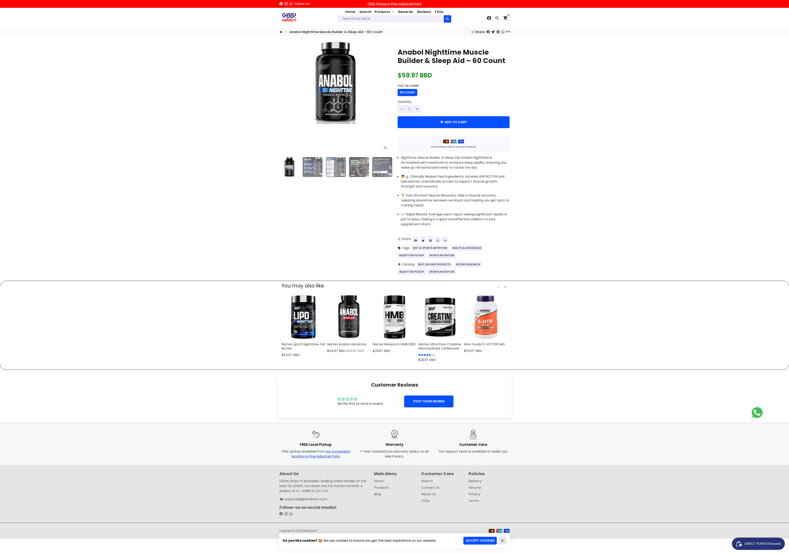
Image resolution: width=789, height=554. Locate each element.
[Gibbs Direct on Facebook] (281, 3)
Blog (377, 494)
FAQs (439, 11)
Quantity (405, 101)
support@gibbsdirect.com (303, 499)
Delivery (475, 481)
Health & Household (466, 248)
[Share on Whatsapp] (503, 32)
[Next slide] (505, 287)
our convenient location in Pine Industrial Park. (320, 454)
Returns (474, 487)
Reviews (424, 11)
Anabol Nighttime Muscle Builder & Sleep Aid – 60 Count (336, 32)
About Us (428, 494)
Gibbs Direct (309, 530)
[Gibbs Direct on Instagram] (286, 3)
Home (350, 11)
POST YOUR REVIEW (428, 401)
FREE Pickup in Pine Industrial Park (395, 3)
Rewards (405, 11)
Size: (408, 85)
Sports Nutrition (441, 255)
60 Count (407, 92)
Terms (473, 500)
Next (386, 98)
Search (365, 11)
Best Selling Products (434, 264)
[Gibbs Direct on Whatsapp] (291, 3)
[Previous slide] (498, 287)
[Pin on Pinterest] (498, 32)
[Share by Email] (508, 32)
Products (384, 11)
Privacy (474, 494)
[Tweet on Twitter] (493, 32)
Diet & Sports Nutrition (430, 248)
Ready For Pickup (411, 255)
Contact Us (430, 487)
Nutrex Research (468, 264)
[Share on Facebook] (488, 32)
